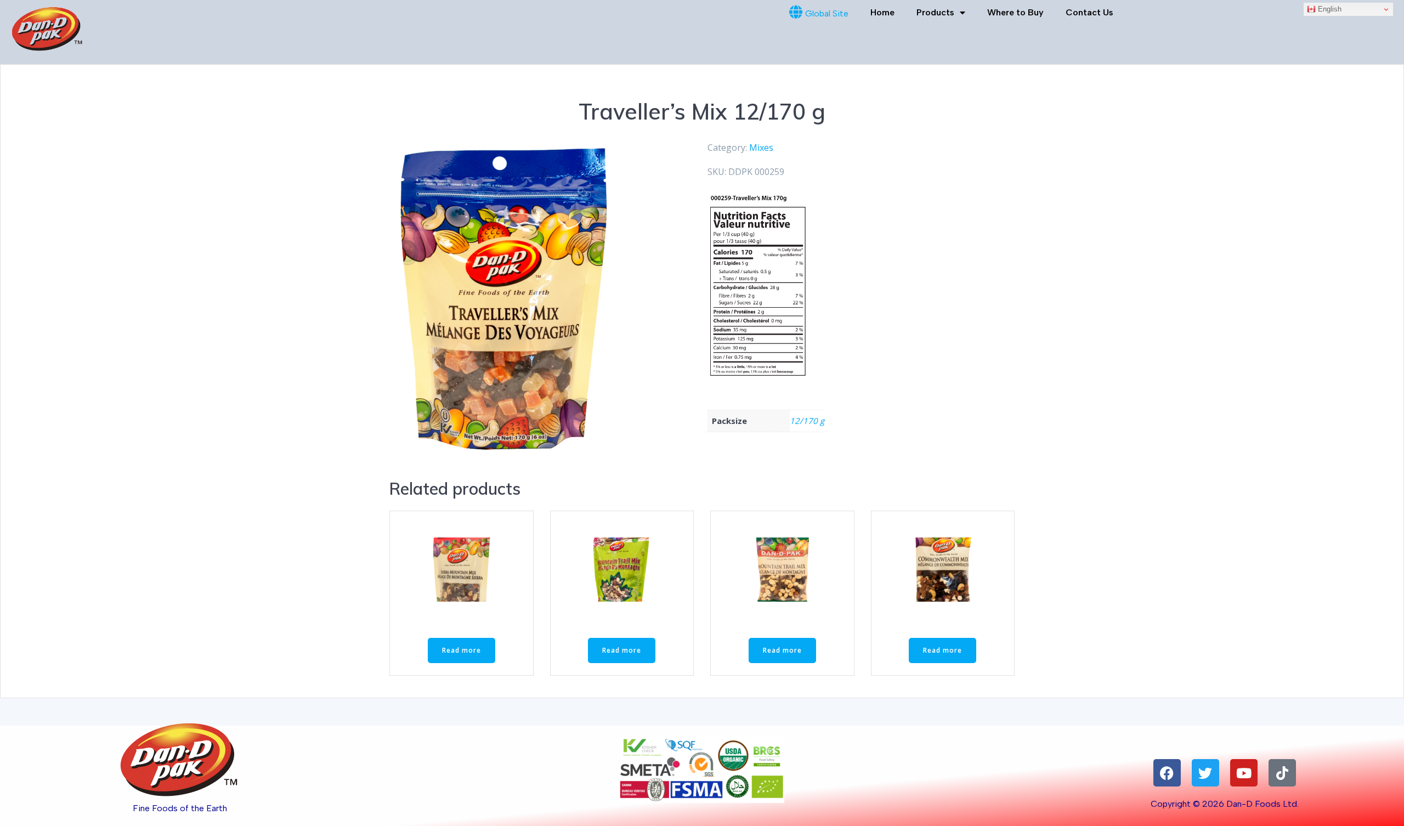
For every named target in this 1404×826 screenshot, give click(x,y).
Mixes (761, 148)
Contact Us (1089, 12)
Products (935, 12)
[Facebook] (1167, 773)
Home (882, 12)
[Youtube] (1244, 773)
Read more (461, 650)
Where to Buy (1015, 12)
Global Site (826, 13)
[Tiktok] (1282, 773)
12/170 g (807, 420)
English (1328, 9)
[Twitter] (1205, 773)
